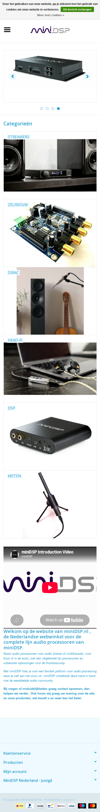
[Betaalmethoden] (19, 806)
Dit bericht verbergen (77, 9)
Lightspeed (68, 800)
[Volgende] (87, 76)
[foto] (50, 68)
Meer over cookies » (50, 15)
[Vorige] (13, 76)
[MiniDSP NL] (57, 29)
